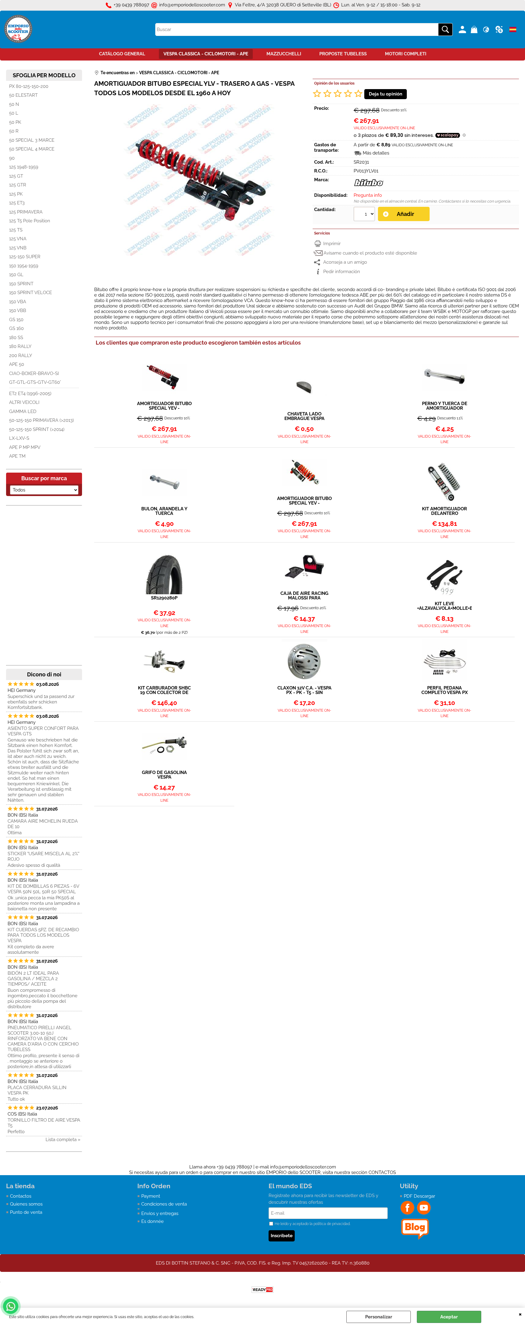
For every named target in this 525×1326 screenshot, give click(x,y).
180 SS (16, 337)
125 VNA (17, 238)
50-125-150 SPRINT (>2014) (36, 429)
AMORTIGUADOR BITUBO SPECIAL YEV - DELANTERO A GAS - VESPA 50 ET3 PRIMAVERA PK (304, 500)
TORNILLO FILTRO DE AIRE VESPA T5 (44, 1122)
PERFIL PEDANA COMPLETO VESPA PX (444, 690)
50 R (14, 131)
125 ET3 (17, 203)
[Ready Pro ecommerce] (262, 1289)
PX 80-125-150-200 (28, 86)
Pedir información (341, 271)
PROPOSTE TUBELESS (343, 54)
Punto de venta (26, 1212)
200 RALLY (20, 355)
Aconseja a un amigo (345, 262)
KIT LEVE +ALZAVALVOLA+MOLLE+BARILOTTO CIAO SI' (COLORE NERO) (444, 606)
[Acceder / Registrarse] (463, 29)
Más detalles (376, 153)
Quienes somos (26, 1204)
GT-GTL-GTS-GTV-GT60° (35, 382)
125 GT (16, 176)
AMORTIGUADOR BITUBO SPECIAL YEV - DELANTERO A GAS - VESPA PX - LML (164, 406)
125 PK (16, 194)
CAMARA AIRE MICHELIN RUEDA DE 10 (43, 823)
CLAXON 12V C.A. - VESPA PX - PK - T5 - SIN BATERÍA (304, 690)
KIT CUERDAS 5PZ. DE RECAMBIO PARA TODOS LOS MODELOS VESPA (43, 935)
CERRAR (520, 1314)
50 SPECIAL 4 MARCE (31, 149)
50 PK (15, 122)
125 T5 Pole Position (29, 221)
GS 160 (16, 328)
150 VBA (17, 301)
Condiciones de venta (164, 1204)
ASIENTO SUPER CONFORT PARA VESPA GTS (43, 731)
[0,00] (475, 29)
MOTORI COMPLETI (405, 54)
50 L (13, 113)
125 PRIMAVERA (26, 212)
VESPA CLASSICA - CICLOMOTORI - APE (205, 54)
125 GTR (17, 185)
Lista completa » (63, 1139)
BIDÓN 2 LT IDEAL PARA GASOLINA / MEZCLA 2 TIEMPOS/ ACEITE (33, 978)
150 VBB (17, 310)
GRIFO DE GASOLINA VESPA (164, 774)
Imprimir (332, 243)
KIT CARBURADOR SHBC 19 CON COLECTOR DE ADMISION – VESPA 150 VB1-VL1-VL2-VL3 (164, 690)
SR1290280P (164, 598)
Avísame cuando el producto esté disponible (370, 253)
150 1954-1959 (23, 266)
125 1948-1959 (23, 167)
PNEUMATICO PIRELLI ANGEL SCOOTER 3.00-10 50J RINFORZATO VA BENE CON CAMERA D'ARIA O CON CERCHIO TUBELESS (43, 1038)
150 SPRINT (21, 283)
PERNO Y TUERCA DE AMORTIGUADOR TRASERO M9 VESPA (444, 406)
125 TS (15, 230)
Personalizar (378, 1317)
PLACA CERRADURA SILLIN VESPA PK (37, 1090)
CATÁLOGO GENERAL (122, 54)
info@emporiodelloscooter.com (303, 1167)
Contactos (20, 1196)
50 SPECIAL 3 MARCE (31, 140)
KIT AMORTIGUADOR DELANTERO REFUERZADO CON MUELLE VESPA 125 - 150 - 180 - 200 (444, 511)
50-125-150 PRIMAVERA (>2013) (41, 420)
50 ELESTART (23, 95)
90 (12, 158)
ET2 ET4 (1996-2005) (30, 393)
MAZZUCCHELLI (283, 54)
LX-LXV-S (19, 438)
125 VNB (17, 248)
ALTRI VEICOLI (24, 402)
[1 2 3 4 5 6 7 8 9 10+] (365, 215)
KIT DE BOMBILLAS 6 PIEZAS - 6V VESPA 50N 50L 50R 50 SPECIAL (43, 888)
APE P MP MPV (24, 447)
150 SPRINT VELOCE (30, 292)
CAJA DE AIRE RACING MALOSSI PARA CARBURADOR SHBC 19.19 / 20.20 (304, 595)
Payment (150, 1196)
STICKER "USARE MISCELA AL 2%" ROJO (43, 856)
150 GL (16, 274)
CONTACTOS (382, 1172)
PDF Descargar (419, 1196)
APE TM (17, 456)
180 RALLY (20, 346)
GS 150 (16, 319)
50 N (14, 104)
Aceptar (449, 1317)
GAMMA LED (22, 411)
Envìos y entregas (159, 1213)
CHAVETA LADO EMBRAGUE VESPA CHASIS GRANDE (304, 416)
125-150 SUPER (24, 256)
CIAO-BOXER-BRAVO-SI (34, 373)
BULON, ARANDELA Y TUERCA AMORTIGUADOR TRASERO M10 (164, 511)
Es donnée (152, 1221)
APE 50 (16, 364)
